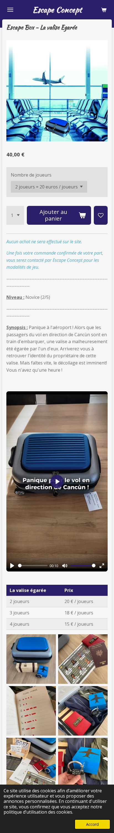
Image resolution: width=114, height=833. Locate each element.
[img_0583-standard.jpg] (83, 659)
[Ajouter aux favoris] (101, 215)
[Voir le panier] (104, 9)
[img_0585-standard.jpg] (83, 711)
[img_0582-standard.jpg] (31, 762)
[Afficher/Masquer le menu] (10, 9)
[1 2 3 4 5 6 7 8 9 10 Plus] (15, 215)
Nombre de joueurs (31, 175)
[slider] (33, 565)
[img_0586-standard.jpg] (83, 762)
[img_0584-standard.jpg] (31, 659)
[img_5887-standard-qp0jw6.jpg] (31, 711)
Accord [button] (92, 824)
